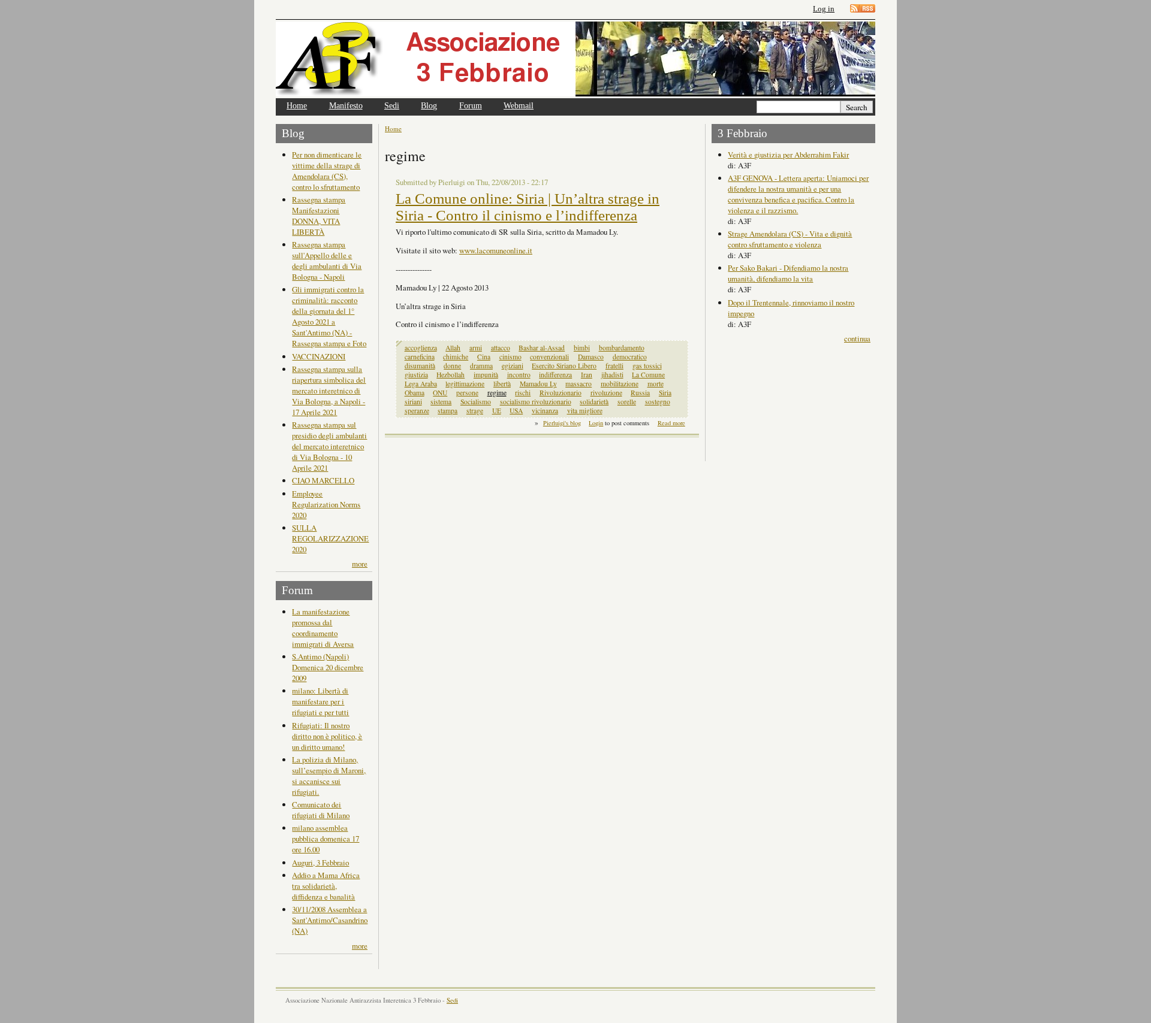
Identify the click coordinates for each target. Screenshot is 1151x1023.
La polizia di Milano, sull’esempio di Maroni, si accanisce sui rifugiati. (329, 775)
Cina (483, 356)
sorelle (626, 401)
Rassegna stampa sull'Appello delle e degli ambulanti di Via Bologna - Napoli (326, 260)
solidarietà (594, 401)
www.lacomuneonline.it (495, 250)
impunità (486, 374)
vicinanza (545, 410)
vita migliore (584, 410)
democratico (630, 356)
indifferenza (555, 374)
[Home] (426, 59)
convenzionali (549, 356)
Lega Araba (421, 383)
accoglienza (421, 347)
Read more (671, 423)
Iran (586, 374)
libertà (502, 383)
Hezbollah (450, 374)
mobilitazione (619, 383)
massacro (578, 383)
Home (297, 105)
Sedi (391, 105)
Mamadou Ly (538, 383)
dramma (481, 365)
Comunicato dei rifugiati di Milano (320, 810)
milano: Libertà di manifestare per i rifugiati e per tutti (320, 701)
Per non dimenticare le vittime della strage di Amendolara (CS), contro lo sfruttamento (326, 170)
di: (733, 165)
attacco (500, 347)
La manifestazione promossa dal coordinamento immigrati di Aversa (323, 627)
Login (596, 423)
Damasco (591, 356)
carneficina (420, 356)
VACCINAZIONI (318, 356)
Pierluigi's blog (562, 423)
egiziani (512, 365)
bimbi (582, 347)
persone (467, 392)
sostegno (657, 401)
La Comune (648, 374)
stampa (447, 410)
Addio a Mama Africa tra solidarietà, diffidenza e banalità (326, 886)
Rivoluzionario (560, 392)
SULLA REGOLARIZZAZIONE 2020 (330, 538)
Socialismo (475, 401)
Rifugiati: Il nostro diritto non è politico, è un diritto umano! (327, 736)
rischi (523, 392)
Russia (640, 392)
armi (475, 347)
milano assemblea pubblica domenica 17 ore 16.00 (325, 838)
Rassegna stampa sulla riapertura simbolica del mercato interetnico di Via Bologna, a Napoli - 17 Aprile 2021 (329, 390)
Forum (470, 105)
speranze (417, 410)
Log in (823, 8)
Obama (414, 392)
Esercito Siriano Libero (564, 365)
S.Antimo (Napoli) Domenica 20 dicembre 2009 (327, 667)
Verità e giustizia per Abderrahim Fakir (788, 154)
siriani (413, 401)
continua (857, 338)
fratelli (614, 365)
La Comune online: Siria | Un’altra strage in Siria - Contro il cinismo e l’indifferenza (527, 206)
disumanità (420, 365)
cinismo (510, 356)
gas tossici (647, 365)
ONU (440, 392)
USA (516, 410)
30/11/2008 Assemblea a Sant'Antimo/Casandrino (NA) (329, 920)
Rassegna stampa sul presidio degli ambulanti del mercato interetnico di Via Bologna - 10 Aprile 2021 (329, 446)
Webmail (519, 105)
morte (655, 383)
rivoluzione (606, 392)
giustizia (416, 374)
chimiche (455, 356)
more (359, 563)
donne (452, 365)
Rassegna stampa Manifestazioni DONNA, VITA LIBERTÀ (318, 215)
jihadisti (612, 374)
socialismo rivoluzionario (535, 401)
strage (474, 410)
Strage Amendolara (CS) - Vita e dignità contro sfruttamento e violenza (790, 239)
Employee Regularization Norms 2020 (326, 504)
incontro (519, 374)
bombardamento (621, 347)
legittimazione (464, 383)
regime (497, 392)
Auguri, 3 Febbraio (320, 862)
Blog (429, 105)
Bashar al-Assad (542, 347)
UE (496, 410)
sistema (440, 401)
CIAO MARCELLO (323, 480)
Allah (452, 347)
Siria (665, 392)
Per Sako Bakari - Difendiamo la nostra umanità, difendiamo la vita (788, 273)
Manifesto (346, 105)
